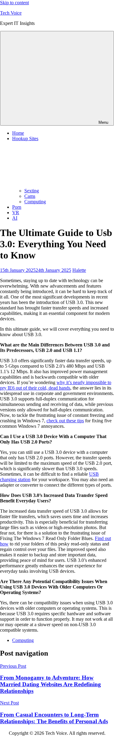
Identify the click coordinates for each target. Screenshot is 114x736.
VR (15, 212)
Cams (29, 196)
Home (18, 133)
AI (14, 218)
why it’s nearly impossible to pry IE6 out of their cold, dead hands (55, 385)
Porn (16, 207)
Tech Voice (11, 12)
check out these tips (65, 420)
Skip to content (14, 2)
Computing (35, 201)
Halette (79, 270)
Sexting (31, 190)
